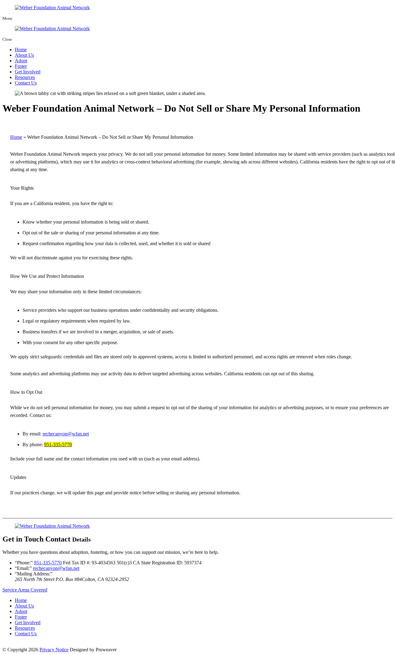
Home (21, 49)
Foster (21, 66)
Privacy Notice (54, 649)
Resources (25, 77)
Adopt (21, 60)
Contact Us (26, 82)
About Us (24, 55)
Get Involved (27, 71)
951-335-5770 (48, 562)
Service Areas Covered (24, 589)
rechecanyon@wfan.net (66, 433)
